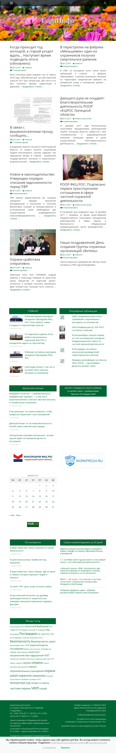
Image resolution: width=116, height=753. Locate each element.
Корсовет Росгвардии (37, 630)
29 (40, 507)
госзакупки (16, 648)
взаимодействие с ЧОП (19, 645)
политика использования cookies (68, 743)
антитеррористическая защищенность (26, 637)
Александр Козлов (17, 626)
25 (13, 507)
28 (33, 507)
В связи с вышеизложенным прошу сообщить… (31, 131)
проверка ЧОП (35, 679)
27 (26, 507)
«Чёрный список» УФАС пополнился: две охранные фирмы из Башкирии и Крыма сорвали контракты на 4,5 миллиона (80, 570)
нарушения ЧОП (39, 655)
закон (26, 649)
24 (53, 501)
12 (20, 496)
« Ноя (11, 515)
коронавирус (22, 652)
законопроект (35, 649)
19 (20, 501)
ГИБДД (12, 630)
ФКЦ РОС (46, 634)
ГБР (50, 627)
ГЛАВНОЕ (33, 311)
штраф (43, 688)
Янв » (18, 515)
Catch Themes (100, 726)
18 (13, 501)
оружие (27, 662)
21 (33, 501)
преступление (15, 679)
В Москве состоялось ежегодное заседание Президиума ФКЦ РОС (40, 355)
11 (13, 496)
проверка (25, 679)
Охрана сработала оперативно (25, 261)
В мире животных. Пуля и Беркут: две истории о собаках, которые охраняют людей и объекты (32, 574)
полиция (49, 676)
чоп (35, 688)
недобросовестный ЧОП (45, 659)
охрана (37, 662)
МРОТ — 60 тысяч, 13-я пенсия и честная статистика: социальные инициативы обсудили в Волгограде (80, 581)
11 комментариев (20, 142)
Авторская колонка (32, 388)
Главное (28, 67)
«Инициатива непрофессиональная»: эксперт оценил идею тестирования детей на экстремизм (31, 438)
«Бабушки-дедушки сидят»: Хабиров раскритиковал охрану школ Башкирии (79, 591)
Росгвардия (28, 633)
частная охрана (20, 688)
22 (40, 501)
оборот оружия (16, 663)
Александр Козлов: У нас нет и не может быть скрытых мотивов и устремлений (40, 370)
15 (40, 496)
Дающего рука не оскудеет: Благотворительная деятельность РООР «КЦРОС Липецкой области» (82, 106)
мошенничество (19, 655)
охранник (25, 675)
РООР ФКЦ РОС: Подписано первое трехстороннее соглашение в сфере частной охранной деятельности (83, 192)
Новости (78, 63)
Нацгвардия (14, 634)
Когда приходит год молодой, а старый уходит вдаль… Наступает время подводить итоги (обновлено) (31, 55)
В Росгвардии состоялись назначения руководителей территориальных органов (85, 352)
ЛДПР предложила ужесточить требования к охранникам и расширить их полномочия (87, 319)
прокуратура (17, 682)
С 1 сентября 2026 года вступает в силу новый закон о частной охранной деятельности (82, 560)
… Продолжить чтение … (32, 86)
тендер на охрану (40, 682)
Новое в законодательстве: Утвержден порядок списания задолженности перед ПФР (32, 180)
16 (46, 496)
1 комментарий (19, 70)
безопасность (20, 641)
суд (28, 683)
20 (26, 501)
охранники (39, 675)
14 (33, 496)
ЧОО (52, 634)
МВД (48, 629)
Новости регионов (83, 118)
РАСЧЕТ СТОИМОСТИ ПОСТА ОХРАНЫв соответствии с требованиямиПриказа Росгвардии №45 (83, 391)
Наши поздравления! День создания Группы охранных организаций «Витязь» (83, 246)
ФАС (39, 634)
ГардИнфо (58, 20)
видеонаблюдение (39, 645)
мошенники (34, 652)
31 (53, 507)
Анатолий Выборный (37, 626)
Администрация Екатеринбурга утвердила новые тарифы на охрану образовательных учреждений (81, 551)
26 (20, 507)
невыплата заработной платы (22, 659)
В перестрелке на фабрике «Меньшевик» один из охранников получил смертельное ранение (81, 53)
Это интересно (33, 542)
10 (53, 491)
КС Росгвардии (22, 630)
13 (26, 496)
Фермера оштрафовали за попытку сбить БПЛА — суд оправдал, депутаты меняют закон (89, 363)
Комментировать (70, 66)
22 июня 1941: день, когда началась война (30, 586)
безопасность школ (43, 641)
